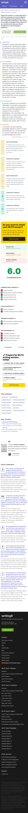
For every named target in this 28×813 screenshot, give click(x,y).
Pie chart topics (6, 701)
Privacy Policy (6, 655)
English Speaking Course (9, 762)
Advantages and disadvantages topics (13, 724)
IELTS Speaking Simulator (9, 757)
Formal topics (6, 676)
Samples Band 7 (6, 738)
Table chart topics (7, 698)
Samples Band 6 (6, 733)
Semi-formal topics (7, 679)
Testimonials (5, 648)
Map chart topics (7, 703)
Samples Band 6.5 (7, 736)
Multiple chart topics (8, 706)
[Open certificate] (4, 448)
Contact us (5, 774)
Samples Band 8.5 (7, 746)
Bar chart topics (6, 693)
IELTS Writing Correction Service (10, 10)
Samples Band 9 (6, 748)
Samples (4, 671)
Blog (3, 650)
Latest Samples (6, 731)
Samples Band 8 (6, 743)
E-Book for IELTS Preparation (10, 759)
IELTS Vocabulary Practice (9, 764)
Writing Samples (5, 12)
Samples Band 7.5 (7, 741)
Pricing (4, 6)
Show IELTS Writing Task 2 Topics (12, 429)
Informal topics (6, 681)
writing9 (4, 2)
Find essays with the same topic (11, 424)
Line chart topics (7, 696)
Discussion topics (7, 719)
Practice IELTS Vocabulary (10, 431)
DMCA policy (5, 660)
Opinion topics (6, 716)
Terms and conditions (8, 653)
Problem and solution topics (10, 721)
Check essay (13, 6)
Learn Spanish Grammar (9, 767)
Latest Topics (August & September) (12, 674)
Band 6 (14, 12)
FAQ (3, 645)
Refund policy (6, 658)
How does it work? (7, 640)
